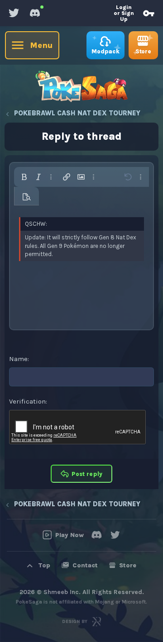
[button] (24, 177)
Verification (27, 401)
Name (18, 359)
